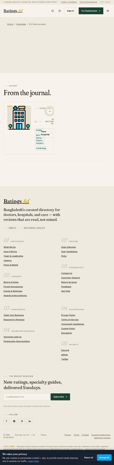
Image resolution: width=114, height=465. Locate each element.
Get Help (65, 291)
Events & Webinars (13, 291)
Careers (8, 260)
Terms (76, 435)
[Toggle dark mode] (59, 11)
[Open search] (52, 11)
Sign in (70, 11)
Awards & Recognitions (15, 295)
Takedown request (102, 438)
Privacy (68, 435)
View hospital (45, 133)
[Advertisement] (57, 52)
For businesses (88, 2)
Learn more (33, 461)
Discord (65, 350)
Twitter (64, 359)
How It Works (10, 251)
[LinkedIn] (30, 421)
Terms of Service (70, 319)
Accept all (104, 457)
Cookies (85, 435)
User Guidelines (69, 251)
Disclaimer (66, 333)
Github (64, 354)
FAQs (63, 256)
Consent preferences (100, 435)
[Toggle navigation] (107, 11)
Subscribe (58, 396)
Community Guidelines (72, 324)
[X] (22, 421)
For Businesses (89, 11)
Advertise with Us (13, 337)
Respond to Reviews (14, 319)
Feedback (66, 286)
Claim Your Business (14, 315)
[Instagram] (14, 421)
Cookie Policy (68, 328)
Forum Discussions (13, 286)
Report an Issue (69, 282)
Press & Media (11, 265)
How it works (69, 2)
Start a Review (68, 247)
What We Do (10, 247)
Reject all (88, 457)
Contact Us (66, 273)
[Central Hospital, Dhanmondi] (29, 128)
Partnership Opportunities (17, 341)
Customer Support (70, 277)
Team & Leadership (13, 256)
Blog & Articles (11, 282)
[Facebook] (7, 421)
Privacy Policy (68, 315)
